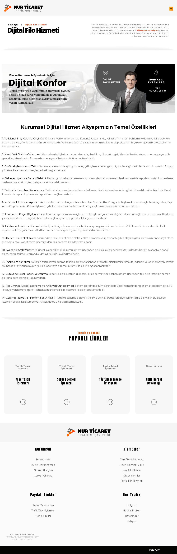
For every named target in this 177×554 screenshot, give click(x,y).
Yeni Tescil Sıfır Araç (131, 459)
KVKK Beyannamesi (43, 464)
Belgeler (132, 505)
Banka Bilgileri (131, 510)
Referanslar (131, 515)
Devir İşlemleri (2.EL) (131, 464)
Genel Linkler (43, 515)
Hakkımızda (43, 459)
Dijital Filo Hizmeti (132, 481)
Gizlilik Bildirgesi (43, 470)
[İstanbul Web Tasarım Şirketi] (155, 550)
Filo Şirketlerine (132, 470)
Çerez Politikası (43, 475)
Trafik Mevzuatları (43, 505)
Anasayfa (13, 24)
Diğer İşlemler (131, 475)
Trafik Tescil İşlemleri (43, 510)
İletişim (131, 521)
